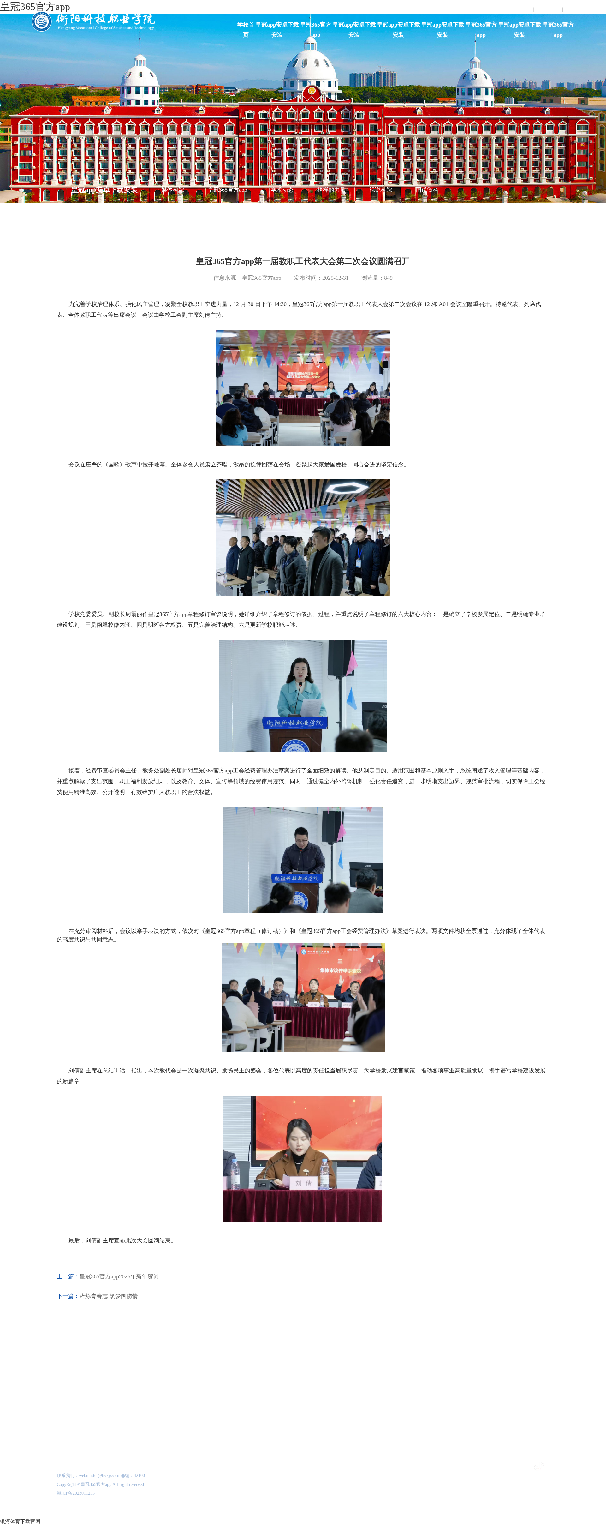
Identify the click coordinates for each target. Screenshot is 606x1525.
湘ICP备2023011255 (76, 1493)
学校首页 (245, 29)
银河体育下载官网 (20, 1521)
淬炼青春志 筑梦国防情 (109, 1296)
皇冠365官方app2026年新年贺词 (119, 1276)
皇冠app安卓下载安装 (277, 29)
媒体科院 (172, 190)
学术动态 (282, 190)
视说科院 (380, 190)
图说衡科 (427, 190)
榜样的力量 (331, 190)
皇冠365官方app (315, 29)
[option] (87, 1384)
